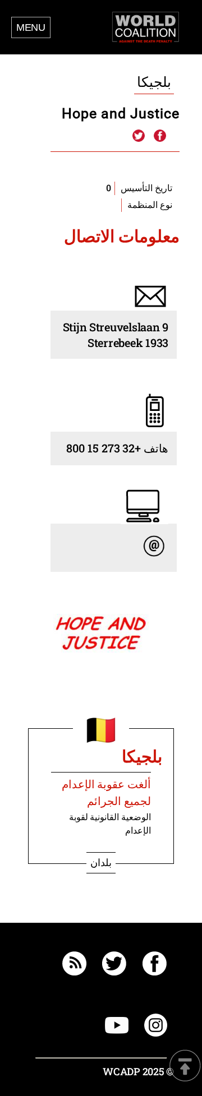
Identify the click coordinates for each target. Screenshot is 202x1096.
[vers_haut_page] (185, 1066)
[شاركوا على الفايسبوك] (159, 136)
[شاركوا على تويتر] (139, 136)
